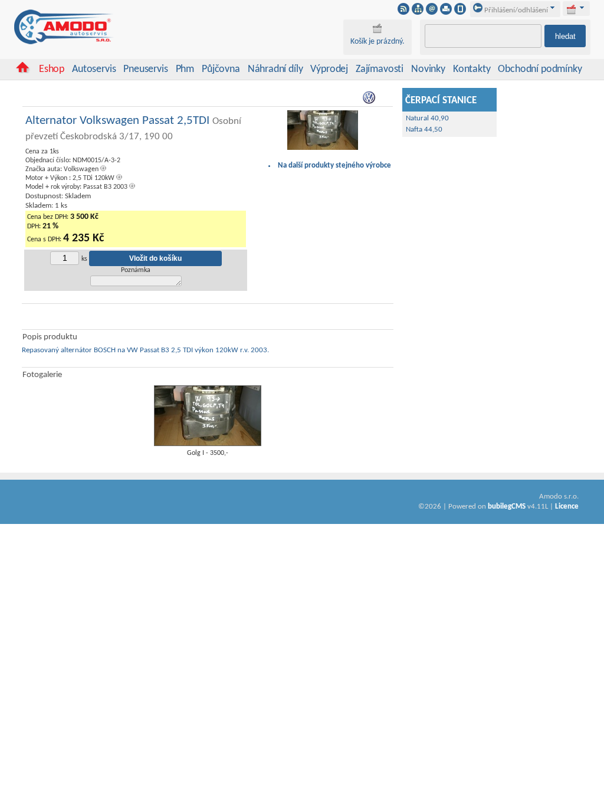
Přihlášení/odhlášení (515, 10)
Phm (185, 69)
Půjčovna (221, 69)
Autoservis (94, 69)
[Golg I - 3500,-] (207, 444)
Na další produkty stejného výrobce (334, 165)
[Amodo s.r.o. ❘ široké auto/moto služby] (64, 42)
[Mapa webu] (418, 12)
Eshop (51, 69)
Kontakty (472, 69)
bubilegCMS (507, 506)
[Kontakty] (432, 12)
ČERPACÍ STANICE (441, 101)
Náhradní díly (275, 69)
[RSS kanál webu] (403, 12)
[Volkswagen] (369, 102)
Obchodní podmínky (540, 69)
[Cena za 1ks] (322, 148)
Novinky (428, 69)
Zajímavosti (379, 69)
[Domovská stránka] (22, 71)
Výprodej (329, 69)
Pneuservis (145, 69)
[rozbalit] (582, 7)
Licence (567, 506)
